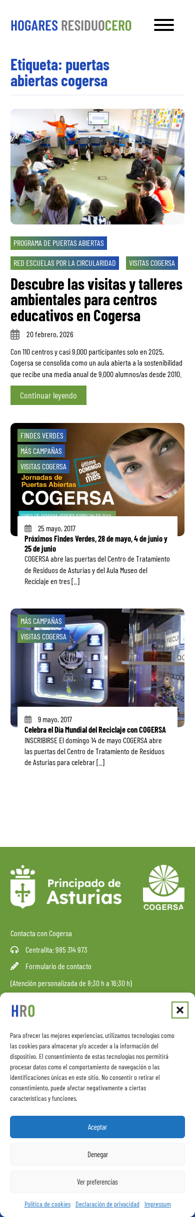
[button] (180, 1010)
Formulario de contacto (59, 966)
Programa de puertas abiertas (59, 242)
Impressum (157, 1204)
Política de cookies (47, 1204)
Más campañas (41, 450)
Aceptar (97, 1126)
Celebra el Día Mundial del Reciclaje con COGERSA (95, 729)
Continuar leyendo (48, 395)
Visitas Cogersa (152, 262)
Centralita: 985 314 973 (57, 949)
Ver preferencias (97, 1181)
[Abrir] (164, 25)
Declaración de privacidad (108, 1204)
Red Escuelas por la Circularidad (65, 262)
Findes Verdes (42, 435)
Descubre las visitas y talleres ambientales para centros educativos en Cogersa (96, 299)
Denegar (98, 1154)
